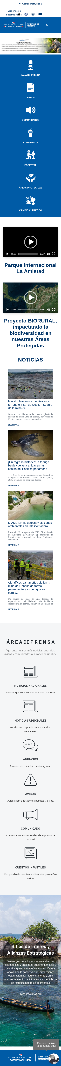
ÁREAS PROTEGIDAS (30, 187)
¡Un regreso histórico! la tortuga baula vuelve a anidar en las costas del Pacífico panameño (28, 466)
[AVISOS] (30, 780)
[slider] (28, 254)
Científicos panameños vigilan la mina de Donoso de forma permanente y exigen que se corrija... (29, 587)
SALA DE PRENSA (30, 75)
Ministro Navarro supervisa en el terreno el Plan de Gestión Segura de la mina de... (30, 405)
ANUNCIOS (30, 759)
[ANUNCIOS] (30, 745)
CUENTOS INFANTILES (30, 867)
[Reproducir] (7, 254)
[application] (30, 242)
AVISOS (30, 97)
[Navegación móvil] (55, 25)
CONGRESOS (30, 142)
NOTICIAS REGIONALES (31, 720)
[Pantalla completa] (53, 254)
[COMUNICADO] (30, 814)
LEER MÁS (13, 425)
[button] (47, 25)
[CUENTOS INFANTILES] (30, 853)
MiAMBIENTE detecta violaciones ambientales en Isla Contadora (30, 524)
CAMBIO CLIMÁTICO (30, 210)
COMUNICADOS (30, 120)
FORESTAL (30, 165)
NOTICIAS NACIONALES (30, 685)
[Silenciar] (48, 254)
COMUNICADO (30, 828)
